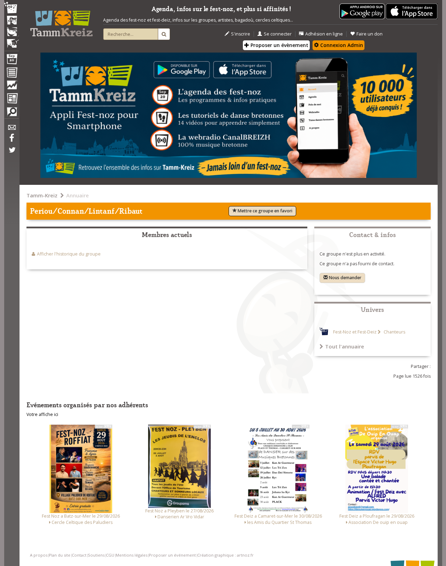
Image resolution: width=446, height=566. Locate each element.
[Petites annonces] (11, 113)
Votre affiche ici (42, 414)
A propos (38, 555)
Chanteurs (394, 332)
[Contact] (11, 129)
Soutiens (96, 555)
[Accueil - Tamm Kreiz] (61, 21)
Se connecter (278, 34)
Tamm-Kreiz (41, 195)
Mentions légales (131, 555)
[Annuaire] (11, 73)
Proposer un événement (172, 555)
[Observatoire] (11, 86)
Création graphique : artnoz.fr (225, 555)
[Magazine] (11, 99)
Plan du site (59, 555)
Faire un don (369, 34)
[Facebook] (11, 140)
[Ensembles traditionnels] (11, 41)
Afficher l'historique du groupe (69, 254)
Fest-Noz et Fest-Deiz (355, 332)
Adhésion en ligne (324, 34)
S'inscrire (240, 34)
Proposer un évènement (278, 45)
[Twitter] (11, 153)
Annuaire (77, 195)
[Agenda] (11, 60)
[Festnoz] (11, 8)
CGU (110, 555)
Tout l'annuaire (344, 346)
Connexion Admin (341, 45)
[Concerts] (11, 21)
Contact (79, 555)
